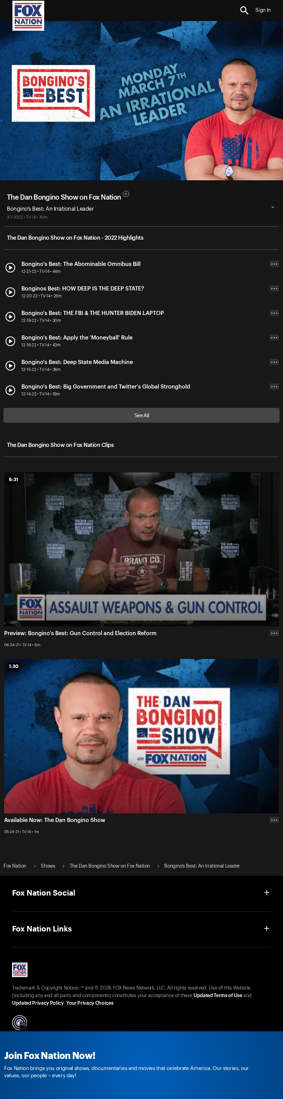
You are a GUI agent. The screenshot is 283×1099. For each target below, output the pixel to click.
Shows (48, 866)
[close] (274, 847)
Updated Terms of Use (218, 995)
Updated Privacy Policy (38, 1003)
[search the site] (244, 10)
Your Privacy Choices (89, 1003)
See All (141, 415)
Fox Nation (14, 866)
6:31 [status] (13, 479)
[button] (244, 10)
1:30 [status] (13, 666)
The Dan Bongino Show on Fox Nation (64, 197)
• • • (274, 264)
